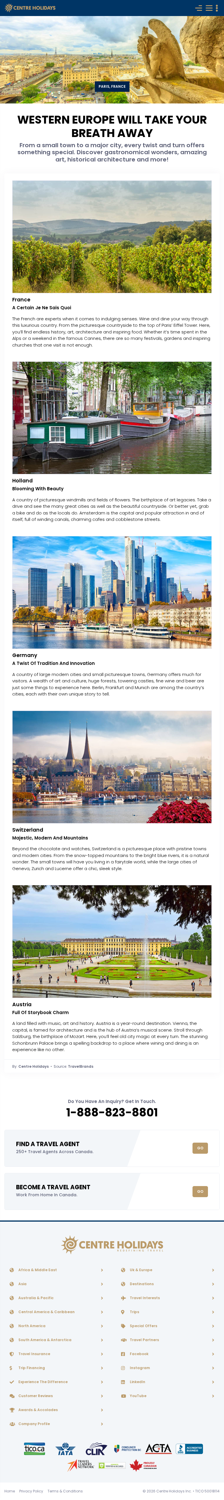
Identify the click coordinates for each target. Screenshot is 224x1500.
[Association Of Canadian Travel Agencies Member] (159, 1448)
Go (200, 1148)
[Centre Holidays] (29, 8)
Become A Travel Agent (53, 1187)
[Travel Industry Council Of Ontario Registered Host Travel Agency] (35, 1448)
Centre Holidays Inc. (174, 1491)
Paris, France (112, 86)
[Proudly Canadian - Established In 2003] (143, 1465)
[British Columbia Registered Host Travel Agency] (128, 1448)
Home (9, 1491)
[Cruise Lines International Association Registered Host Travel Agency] (96, 1448)
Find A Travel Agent (48, 1144)
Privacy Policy (31, 1491)
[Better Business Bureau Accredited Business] (189, 1448)
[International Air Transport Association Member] (65, 1448)
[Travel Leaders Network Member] (81, 1465)
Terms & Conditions (65, 1491)
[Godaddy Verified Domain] (112, 1465)
